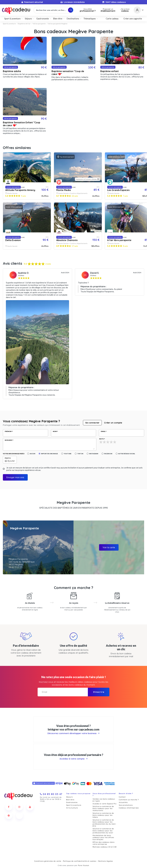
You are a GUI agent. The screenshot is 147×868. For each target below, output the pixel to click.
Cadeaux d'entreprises (129, 808)
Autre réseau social (126, 453)
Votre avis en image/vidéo (13, 453)
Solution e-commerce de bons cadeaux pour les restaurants (103, 808)
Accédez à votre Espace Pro (104, 804)
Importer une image (49, 453)
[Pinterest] (8, 815)
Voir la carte (109, 547)
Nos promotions (126, 805)
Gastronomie (72, 802)
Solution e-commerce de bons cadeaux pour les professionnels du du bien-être (104, 823)
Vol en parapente (39, 24)
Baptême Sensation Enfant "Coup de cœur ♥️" (21, 124)
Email (103, 431)
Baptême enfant (109, 71)
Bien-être (70, 800)
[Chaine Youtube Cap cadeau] (30, 806)
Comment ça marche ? (129, 800)
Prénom (8, 431)
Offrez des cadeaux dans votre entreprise (103, 843)
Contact (122, 797)
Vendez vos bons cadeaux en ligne (104, 800)
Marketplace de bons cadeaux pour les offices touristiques (103, 837)
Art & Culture (72, 808)
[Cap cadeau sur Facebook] (8, 806)
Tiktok (80, 453)
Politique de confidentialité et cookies (79, 861)
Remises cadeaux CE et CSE (105, 847)
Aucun (32, 453)
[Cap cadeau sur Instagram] (19, 806)
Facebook (108, 453)
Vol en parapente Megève (57, 24)
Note (101, 439)
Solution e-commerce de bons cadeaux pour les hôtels (103, 815)
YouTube (67, 453)
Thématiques (89, 18)
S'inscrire (98, 692)
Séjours (69, 797)
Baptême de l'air (24, 24)
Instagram (93, 453)
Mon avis (8, 440)
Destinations (73, 18)
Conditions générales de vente (47, 861)
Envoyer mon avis (15, 477)
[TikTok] (19, 815)
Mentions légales (105, 861)
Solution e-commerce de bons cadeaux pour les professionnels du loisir (103, 831)
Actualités (123, 802)
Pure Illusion (83, 865)
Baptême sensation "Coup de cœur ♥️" (68, 73)
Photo (8, 458)
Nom (55, 431)
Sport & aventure (9, 24)
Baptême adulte (12, 71)
